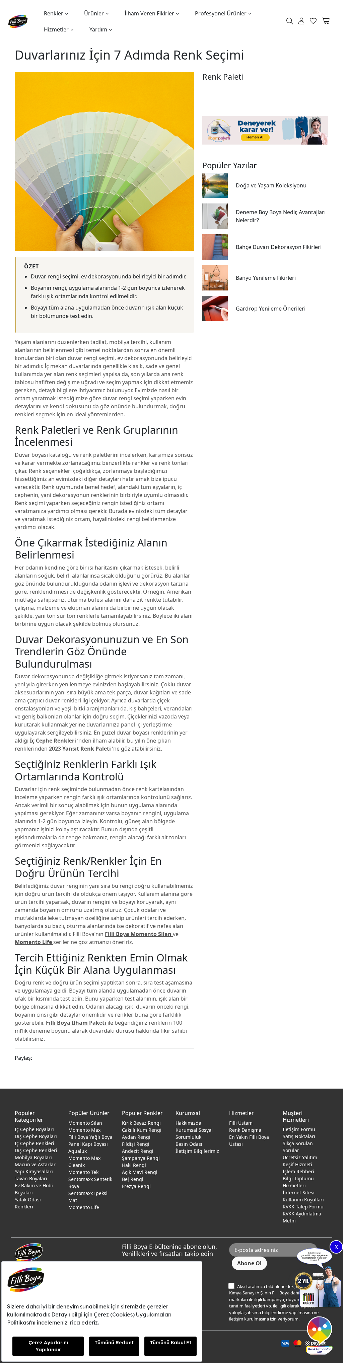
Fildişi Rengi (135, 1144)
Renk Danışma (245, 1130)
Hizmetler (56, 29)
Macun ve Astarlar (35, 1164)
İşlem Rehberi (298, 1171)
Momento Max (84, 1130)
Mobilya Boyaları (33, 1157)
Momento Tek (83, 1172)
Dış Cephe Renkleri (36, 1150)
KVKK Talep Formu (303, 1206)
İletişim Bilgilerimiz (197, 1151)
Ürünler (94, 13)
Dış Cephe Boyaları (36, 1136)
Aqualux (77, 1151)
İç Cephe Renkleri (34, 1143)
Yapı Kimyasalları (34, 1171)
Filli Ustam (241, 1123)
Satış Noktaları (299, 1136)
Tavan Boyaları (31, 1178)
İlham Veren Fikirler (149, 13)
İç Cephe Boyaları (34, 1129)
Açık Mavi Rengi (139, 1172)
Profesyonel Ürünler (221, 13)
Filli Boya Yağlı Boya (90, 1137)
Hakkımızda (188, 1123)
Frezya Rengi (136, 1186)
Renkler (53, 13)
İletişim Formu (299, 1129)
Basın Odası (189, 1144)
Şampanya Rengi (141, 1158)
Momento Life (83, 1207)
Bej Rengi (132, 1179)
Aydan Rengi (136, 1137)
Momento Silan (85, 1123)
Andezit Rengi (137, 1151)
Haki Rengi (134, 1165)
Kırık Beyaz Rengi (141, 1123)
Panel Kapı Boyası (88, 1144)
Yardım (98, 29)
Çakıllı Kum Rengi (141, 1130)
